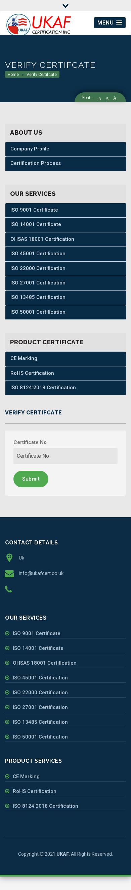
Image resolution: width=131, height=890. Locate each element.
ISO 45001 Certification (38, 254)
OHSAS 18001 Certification (42, 239)
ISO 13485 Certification (38, 297)
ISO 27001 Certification (38, 283)
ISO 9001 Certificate (34, 210)
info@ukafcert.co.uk (41, 573)
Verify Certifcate (41, 74)
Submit (31, 479)
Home (13, 74)
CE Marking (23, 358)
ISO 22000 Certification (38, 268)
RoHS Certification (32, 373)
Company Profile (29, 149)
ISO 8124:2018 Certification (43, 388)
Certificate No (30, 442)
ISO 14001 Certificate (35, 224)
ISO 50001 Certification (38, 312)
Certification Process (35, 163)
